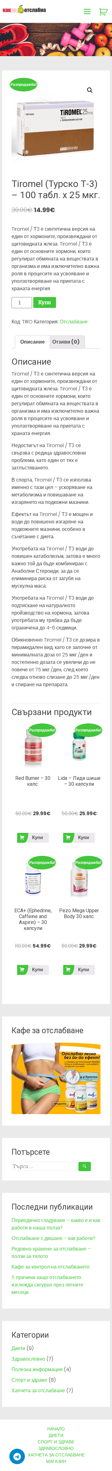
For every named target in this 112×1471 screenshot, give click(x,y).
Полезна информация (37, 1369)
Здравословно (28, 1358)
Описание (32, 341)
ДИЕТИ (56, 1435)
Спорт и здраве (29, 1380)
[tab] (32, 342)
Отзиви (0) (66, 341)
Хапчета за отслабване (38, 1390)
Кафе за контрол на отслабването (51, 1266)
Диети (18, 1348)
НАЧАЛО (56, 1429)
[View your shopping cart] (104, 12)
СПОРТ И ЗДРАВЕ (56, 1442)
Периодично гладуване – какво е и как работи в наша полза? (56, 1224)
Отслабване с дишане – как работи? (54, 1238)
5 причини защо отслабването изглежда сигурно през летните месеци (47, 1285)
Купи (44, 302)
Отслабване (74, 321)
